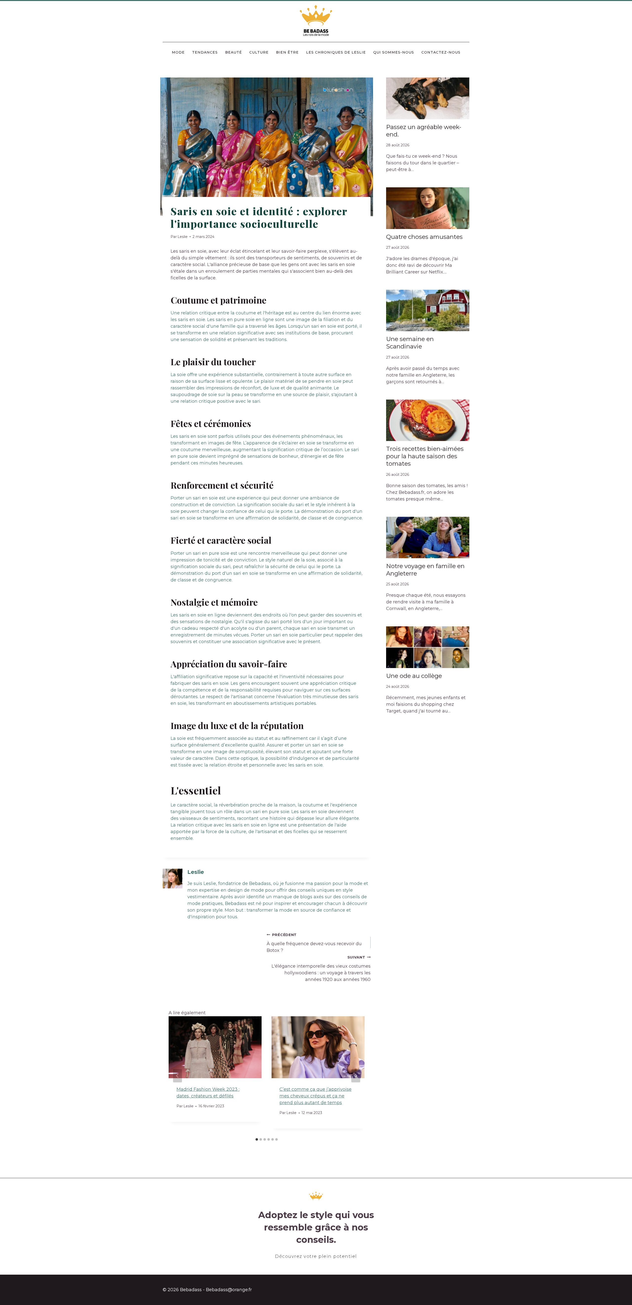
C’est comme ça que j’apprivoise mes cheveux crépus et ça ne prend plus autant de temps (315, 1096)
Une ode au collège (414, 675)
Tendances (205, 52)
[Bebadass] (316, 20)
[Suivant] (355, 1075)
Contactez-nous (440, 52)
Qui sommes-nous (393, 52)
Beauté (233, 52)
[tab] (257, 1139)
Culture (259, 52)
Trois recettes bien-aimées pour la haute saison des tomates (425, 456)
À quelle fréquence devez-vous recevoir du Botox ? (314, 943)
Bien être (287, 52)
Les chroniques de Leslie (336, 52)
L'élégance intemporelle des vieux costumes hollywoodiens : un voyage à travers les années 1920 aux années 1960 (321, 968)
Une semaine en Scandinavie (410, 342)
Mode (178, 52)
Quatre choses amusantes (424, 236)
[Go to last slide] (177, 1075)
